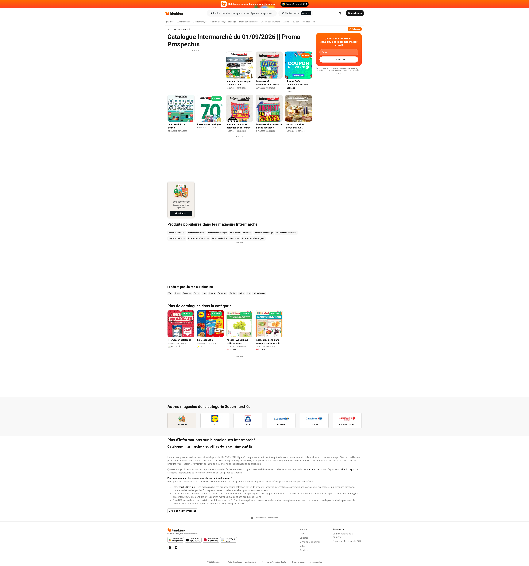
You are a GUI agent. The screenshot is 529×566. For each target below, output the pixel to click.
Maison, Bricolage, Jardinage (223, 21)
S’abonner (356, 29)
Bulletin (296, 21)
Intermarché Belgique (184, 486)
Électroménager (200, 21)
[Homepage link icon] (252, 518)
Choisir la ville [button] (292, 13)
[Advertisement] (195, 70)
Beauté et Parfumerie (270, 21)
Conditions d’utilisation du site (274, 562)
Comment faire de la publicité (343, 535)
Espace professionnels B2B (347, 541)
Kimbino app (347, 469)
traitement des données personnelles (345, 70)
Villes (315, 21)
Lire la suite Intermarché (182, 510)
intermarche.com (315, 469)
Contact (304, 537)
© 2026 (214, 562)
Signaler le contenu (310, 541)
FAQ (302, 533)
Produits (306, 21)
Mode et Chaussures (248, 21)
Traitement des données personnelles (307, 562)
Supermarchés (183, 21)
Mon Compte (356, 13)
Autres (286, 21)
